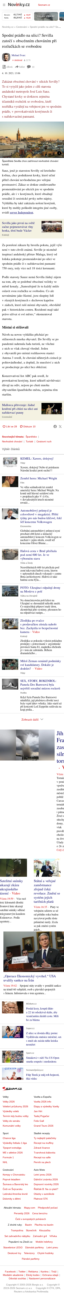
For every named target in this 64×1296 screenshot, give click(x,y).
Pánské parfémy (30, 1258)
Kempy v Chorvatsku (14, 1174)
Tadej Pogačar (41, 1116)
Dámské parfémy (34, 1247)
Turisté (29, 441)
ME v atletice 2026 (13, 1152)
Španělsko (31, 436)
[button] (32, 140)
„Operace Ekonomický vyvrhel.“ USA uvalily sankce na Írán (29, 978)
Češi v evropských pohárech (30, 1219)
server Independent (21, 212)
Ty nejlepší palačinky (45, 1138)
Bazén (28, 1224)
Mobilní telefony (44, 1241)
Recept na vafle (42, 1157)
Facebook (10, 1271)
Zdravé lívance (42, 1147)
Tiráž (53, 1271)
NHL (5, 1162)
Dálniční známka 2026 (46, 1179)
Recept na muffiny (43, 1143)
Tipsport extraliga (12, 1147)
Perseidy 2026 (22, 1213)
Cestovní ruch (44, 441)
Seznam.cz (44, 4)
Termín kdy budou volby (16, 1116)
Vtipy (22, 463)
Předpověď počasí (48, 1207)
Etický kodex (33, 1275)
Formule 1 (8, 1157)
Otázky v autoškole (44, 1194)
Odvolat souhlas (17, 1278)
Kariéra (44, 1271)
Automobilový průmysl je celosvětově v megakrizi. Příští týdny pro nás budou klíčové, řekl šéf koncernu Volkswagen (41, 516)
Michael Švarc (18, 55)
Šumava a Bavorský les (15, 1184)
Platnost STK (41, 1198)
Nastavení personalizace (42, 1278)
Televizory (29, 1253)
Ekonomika (25, 526)
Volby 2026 (9, 1101)
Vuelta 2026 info (42, 1101)
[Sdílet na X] (60, 426)
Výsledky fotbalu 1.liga (15, 1143)
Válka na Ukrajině (28, 596)
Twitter (22, 1271)
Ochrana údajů (50, 1275)
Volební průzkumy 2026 (15, 1106)
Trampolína (17, 1230)
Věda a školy (26, 563)
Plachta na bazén (44, 1224)
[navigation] (4, 5)
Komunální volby (12, 1125)
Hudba (23, 693)
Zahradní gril (40, 1236)
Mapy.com (29, 1207)
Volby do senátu (11, 1121)
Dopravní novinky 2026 (46, 1184)
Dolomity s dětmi (12, 1198)
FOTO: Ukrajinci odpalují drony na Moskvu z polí (40, 589)
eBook (9, 66)
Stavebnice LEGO (13, 1247)
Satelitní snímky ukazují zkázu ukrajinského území (11, 887)
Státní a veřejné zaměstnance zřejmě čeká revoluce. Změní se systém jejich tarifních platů (47, 891)
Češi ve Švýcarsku (13, 1189)
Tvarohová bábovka (44, 1152)
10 (33, 67)
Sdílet (22, 66)
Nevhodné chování (12, 441)
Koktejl (5, 235)
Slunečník (31, 1230)
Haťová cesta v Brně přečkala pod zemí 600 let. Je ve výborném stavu (38, 554)
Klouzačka (44, 1230)
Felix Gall (39, 1121)
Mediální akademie (13, 1275)
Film (22, 483)
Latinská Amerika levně (15, 1194)
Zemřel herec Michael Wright (38, 478)
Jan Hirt (38, 1111)
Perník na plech (42, 1162)
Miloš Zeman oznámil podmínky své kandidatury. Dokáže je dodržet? (40, 664)
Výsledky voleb (11, 1111)
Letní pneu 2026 (43, 1174)
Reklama (33, 1271)
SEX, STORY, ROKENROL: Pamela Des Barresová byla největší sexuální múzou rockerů (40, 684)
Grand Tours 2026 (43, 1125)
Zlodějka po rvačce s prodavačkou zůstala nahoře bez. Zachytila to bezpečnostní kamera (39, 626)
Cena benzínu (39, 1213)
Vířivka (53, 1236)
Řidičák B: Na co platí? (46, 1189)
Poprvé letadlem (11, 1179)
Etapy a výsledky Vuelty (46, 1106)
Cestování (7, 417)
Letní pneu (52, 1247)
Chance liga (9, 1138)
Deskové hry (14, 1253)
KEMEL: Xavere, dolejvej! (37, 458)
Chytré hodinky (45, 1253)
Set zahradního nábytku (17, 1236)
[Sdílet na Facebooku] (55, 426)
